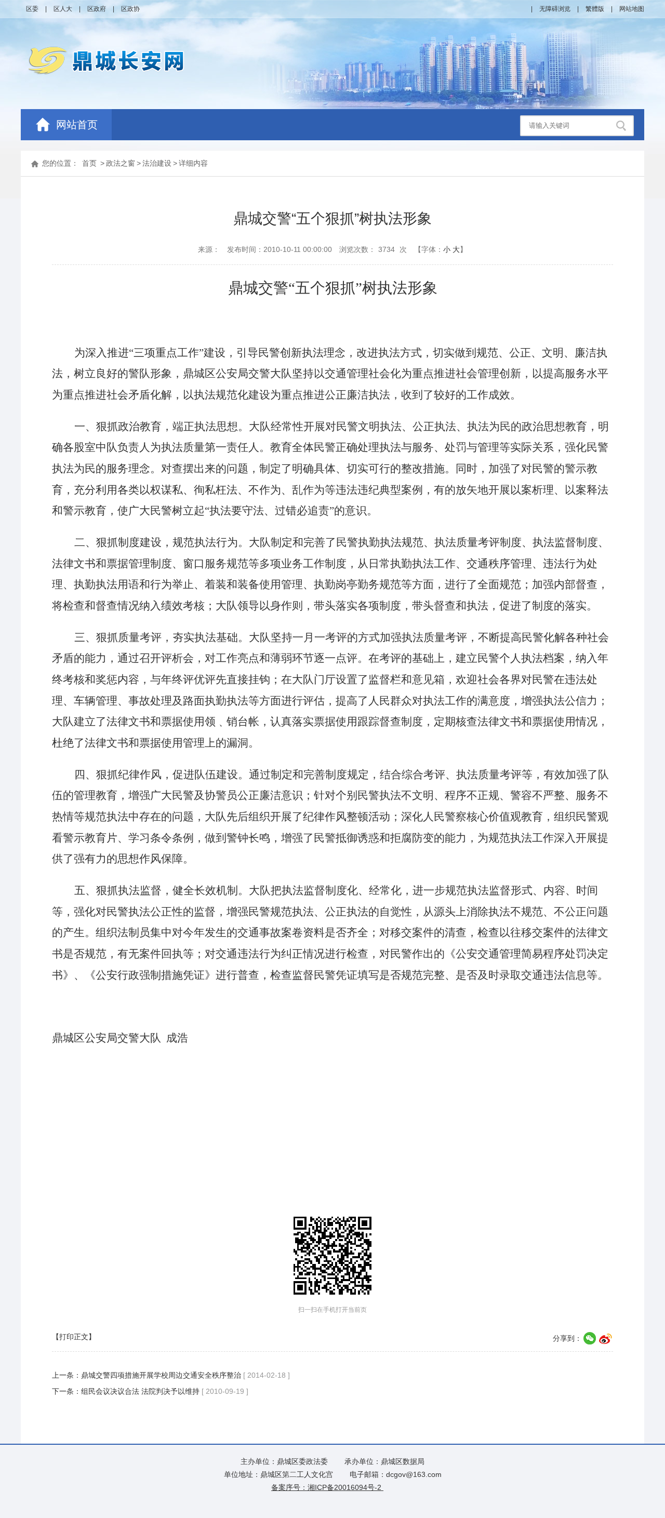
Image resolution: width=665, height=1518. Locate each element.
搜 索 (622, 125)
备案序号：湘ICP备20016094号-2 (327, 1487)
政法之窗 (120, 163)
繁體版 (595, 8)
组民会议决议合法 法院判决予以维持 (140, 1391)
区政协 (130, 8)
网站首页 (77, 124)
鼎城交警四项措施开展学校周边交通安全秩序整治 (161, 1375)
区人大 (63, 8)
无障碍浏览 (554, 8)
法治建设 (156, 163)
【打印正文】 (74, 1337)
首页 (89, 163)
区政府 (96, 8)
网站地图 (631, 8)
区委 (32, 8)
